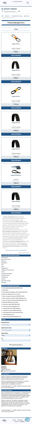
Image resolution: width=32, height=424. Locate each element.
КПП (2, 264)
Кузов (2, 266)
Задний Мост (4, 262)
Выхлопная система (6, 259)
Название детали (5, 322)
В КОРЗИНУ (17, 55)
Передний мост (4, 268)
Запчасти (7, 16)
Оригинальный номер (6, 327)
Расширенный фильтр (17, 344)
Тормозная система (6, 280)
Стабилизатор (4, 277)
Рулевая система (5, 275)
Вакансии (17, 421)
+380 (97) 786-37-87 (18, 1)
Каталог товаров (10, 9)
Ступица (3, 279)
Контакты (22, 421)
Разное (3, 271)
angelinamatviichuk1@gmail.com (10, 371)
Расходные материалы (6, 273)
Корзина (14, 420)
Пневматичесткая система (7, 270)
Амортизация (4, 257)
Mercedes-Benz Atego (17, 16)
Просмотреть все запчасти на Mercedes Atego (16, 250)
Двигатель (26, 16)
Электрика (3, 282)
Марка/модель (4, 333)
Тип (2, 338)
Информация (20, 420)
